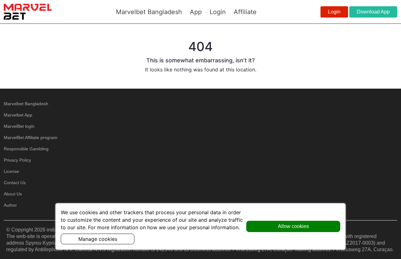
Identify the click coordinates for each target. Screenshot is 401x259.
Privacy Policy (17, 160)
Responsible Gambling (26, 148)
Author (10, 205)
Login (334, 11)
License (11, 171)
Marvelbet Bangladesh (26, 103)
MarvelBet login (19, 126)
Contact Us (15, 182)
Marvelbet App (18, 114)
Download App (373, 11)
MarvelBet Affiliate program (30, 137)
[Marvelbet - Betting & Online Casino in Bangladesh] (28, 11)
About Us (13, 193)
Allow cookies (293, 226)
